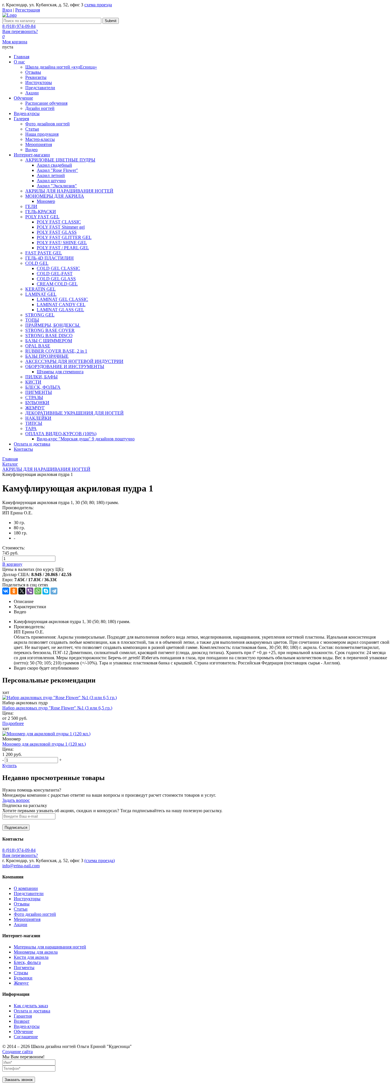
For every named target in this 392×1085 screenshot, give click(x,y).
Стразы (21, 972)
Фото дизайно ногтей (35, 914)
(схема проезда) (99, 860)
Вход (7, 9)
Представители (29, 893)
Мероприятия (27, 919)
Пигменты (24, 967)
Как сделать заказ (31, 1005)
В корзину (12, 564)
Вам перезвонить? (20, 31)
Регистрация (27, 9)
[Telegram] (54, 591)
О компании (26, 888)
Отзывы (22, 903)
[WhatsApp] (37, 591)
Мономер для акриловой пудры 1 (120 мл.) (44, 744)
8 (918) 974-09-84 (19, 26)
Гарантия (23, 1016)
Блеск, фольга (27, 962)
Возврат (22, 1021)
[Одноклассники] (13, 591)
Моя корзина (14, 41)
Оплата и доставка (32, 1010)
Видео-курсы (27, 1026)
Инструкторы (27, 898)
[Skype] (45, 591)
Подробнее (13, 723)
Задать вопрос (16, 800)
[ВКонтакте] (5, 591)
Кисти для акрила (31, 957)
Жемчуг (21, 983)
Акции (20, 924)
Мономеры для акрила (36, 952)
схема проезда (98, 4)
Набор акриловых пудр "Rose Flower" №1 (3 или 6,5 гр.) (57, 707)
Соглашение (26, 1036)
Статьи (21, 909)
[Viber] (29, 591)
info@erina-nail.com (21, 865)
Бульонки (23, 977)
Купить (9, 765)
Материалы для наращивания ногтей (50, 946)
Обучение (23, 1031)
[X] (21, 591)
